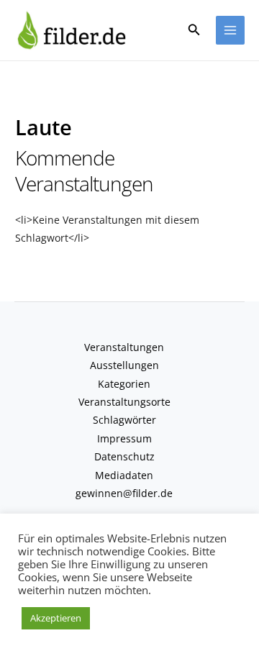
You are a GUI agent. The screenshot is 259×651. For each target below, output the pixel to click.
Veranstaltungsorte (124, 402)
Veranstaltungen (124, 347)
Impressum (124, 438)
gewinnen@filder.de (124, 493)
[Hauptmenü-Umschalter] (230, 30)
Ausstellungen (124, 365)
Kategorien (124, 384)
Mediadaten (124, 475)
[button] (194, 30)
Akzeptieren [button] (55, 617)
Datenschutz (124, 456)
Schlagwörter (124, 420)
